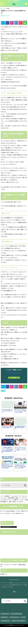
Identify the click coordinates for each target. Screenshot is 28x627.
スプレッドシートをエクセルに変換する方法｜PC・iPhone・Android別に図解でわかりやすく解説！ (20, 466)
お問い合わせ (4, 617)
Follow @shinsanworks (14, 372)
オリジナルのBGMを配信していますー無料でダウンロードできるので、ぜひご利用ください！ (14, 512)
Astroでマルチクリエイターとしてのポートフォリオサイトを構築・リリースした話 (20, 449)
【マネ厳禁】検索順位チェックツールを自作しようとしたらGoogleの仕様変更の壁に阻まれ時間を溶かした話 (7, 450)
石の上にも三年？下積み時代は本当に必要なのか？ (7, 427)
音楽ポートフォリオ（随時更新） (18, 620)
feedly (14, 377)
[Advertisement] (13, 546)
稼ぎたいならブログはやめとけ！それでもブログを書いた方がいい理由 (20, 411)
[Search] (25, 485)
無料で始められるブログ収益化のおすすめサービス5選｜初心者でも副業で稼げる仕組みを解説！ (7, 466)
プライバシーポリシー (14, 617)
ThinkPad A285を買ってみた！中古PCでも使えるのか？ (7, 411)
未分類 (3, 390)
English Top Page (5, 613)
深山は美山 (11, 625)
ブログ (23, 617)
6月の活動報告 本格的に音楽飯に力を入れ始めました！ (20, 427)
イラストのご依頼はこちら (16, 613)
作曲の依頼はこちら (5, 620)
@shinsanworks (15, 31)
